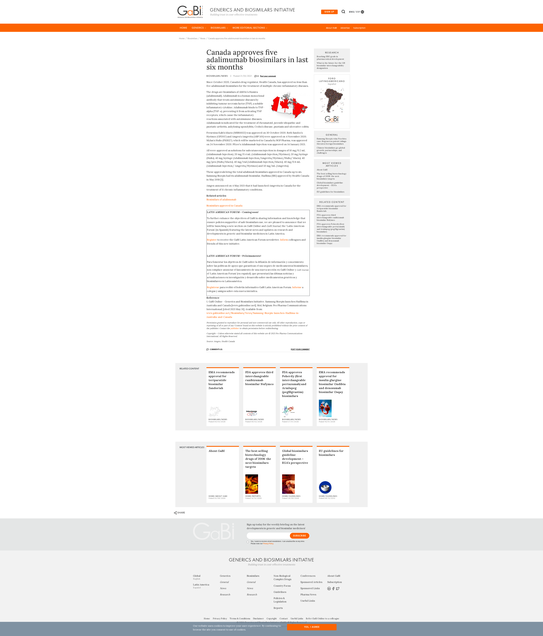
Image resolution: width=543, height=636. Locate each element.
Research (225, 594)
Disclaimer (258, 618)
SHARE (181, 512)
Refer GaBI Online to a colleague (322, 618)
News (202, 39)
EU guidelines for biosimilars (330, 191)
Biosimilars (218, 28)
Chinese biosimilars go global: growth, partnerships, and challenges (331, 150)
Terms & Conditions (240, 618)
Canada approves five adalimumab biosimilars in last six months (236, 39)
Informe (296, 287)
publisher (234, 328)
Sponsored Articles (311, 582)
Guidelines (280, 592)
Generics (198, 28)
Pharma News (308, 594)
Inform (284, 239)
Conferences (307, 575)
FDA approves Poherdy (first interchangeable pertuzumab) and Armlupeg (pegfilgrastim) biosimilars (331, 228)
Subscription (359, 27)
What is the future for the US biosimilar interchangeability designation (331, 65)
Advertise (345, 27)
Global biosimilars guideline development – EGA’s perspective (330, 185)
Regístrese (213, 287)
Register (212, 239)
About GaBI (331, 27)
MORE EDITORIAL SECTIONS (249, 28)
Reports (278, 608)
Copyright (272, 618)
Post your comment (268, 76)
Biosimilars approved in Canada (224, 205)
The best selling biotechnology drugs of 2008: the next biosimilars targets (331, 176)
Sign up (329, 12)
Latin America (201, 586)
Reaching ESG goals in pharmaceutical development (330, 57)
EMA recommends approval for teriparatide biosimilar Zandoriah (331, 208)
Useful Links (307, 600)
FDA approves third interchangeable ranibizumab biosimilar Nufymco (330, 217)
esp (358, 11)
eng (351, 11)
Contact (284, 618)
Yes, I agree (312, 627)
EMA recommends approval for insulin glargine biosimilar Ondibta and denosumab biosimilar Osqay (331, 239)
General (224, 582)
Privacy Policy (268, 544)
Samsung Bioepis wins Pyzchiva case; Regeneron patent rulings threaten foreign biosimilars (331, 141)
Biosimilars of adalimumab (221, 199)
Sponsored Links (310, 588)
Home (183, 28)
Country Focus (282, 585)
